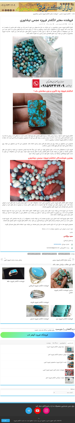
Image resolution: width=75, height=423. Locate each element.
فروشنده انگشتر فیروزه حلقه (15, 281)
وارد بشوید (38, 330)
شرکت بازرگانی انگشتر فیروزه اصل (55, 378)
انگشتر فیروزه (17, 421)
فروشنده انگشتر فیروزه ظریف (39, 302)
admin (69, 24)
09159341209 (57, 244)
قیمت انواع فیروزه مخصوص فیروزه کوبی (55, 362)
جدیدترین (70, 343)
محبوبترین (63, 343)
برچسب (48, 343)
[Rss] (39, 418)
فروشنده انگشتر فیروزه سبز (64, 319)
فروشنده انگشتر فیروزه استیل (39, 319)
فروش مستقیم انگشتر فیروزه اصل (57, 355)
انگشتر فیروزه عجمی (64, 14)
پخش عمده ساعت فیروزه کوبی (13, 259)
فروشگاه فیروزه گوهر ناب (37, 335)
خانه (73, 14)
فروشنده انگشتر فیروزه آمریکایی (39, 286)
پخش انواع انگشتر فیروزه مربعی (62, 259)
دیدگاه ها (55, 343)
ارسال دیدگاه (49, 24)
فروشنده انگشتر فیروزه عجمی (49, 254)
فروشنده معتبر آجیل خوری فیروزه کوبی (53, 370)
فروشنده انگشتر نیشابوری (34, 254)
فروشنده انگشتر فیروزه (64, 254)
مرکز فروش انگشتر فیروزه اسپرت (55, 347)
